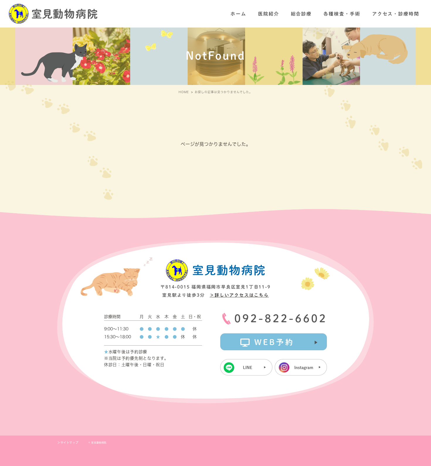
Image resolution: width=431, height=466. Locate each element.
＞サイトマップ (67, 442)
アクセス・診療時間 (395, 13)
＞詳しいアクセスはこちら (239, 295)
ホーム (238, 13)
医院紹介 (268, 13)
